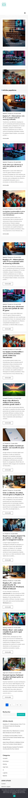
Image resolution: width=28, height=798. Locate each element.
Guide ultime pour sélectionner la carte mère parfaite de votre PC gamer (14, 58)
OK (14, 796)
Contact (3, 783)
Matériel (7, 43)
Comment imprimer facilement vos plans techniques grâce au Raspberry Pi (13, 677)
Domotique (5, 761)
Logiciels (5, 772)
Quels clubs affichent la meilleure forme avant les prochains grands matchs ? (12, 402)
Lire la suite (6, 138)
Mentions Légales (5, 786)
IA (3, 443)
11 (18, 705)
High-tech (5, 672)
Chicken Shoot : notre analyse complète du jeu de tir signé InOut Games (13, 632)
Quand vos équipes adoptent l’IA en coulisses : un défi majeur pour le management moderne (14, 538)
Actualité (7, 81)
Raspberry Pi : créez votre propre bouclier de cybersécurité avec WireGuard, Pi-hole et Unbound (13, 586)
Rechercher (6, 712)
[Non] (26, 793)
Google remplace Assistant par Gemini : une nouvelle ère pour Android (13, 448)
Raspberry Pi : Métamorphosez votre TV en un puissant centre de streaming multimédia (14, 16)
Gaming (5, 627)
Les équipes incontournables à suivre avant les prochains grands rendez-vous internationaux (14, 75)
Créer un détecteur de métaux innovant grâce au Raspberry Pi (13, 494)
